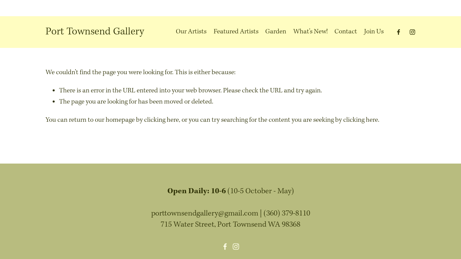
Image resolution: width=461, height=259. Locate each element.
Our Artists (191, 31)
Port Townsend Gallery (95, 32)
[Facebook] (398, 32)
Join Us (374, 31)
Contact (345, 31)
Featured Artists (236, 31)
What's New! (310, 31)
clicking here (161, 120)
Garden (275, 31)
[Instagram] (412, 32)
